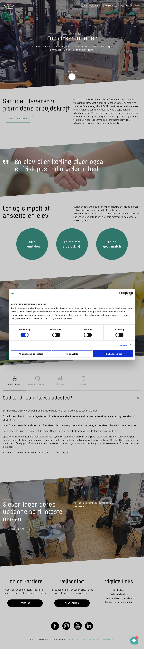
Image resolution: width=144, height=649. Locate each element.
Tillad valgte (72, 354)
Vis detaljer (121, 345)
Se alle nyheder (16, 529)
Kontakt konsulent (18, 119)
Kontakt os (118, 590)
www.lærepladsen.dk (41, 443)
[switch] (56, 335)
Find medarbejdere (118, 594)
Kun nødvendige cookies (31, 354)
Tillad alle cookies (113, 354)
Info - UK (124, 6)
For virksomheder (110, 6)
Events (84, 6)
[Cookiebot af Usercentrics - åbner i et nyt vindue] (121, 293)
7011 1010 (75, 639)
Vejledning (95, 6)
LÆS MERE (77, 506)
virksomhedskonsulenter (24, 452)
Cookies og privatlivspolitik (118, 602)
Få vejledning (72, 603)
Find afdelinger (106, 639)
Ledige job (25, 603)
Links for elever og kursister (119, 598)
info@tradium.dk (90, 639)
